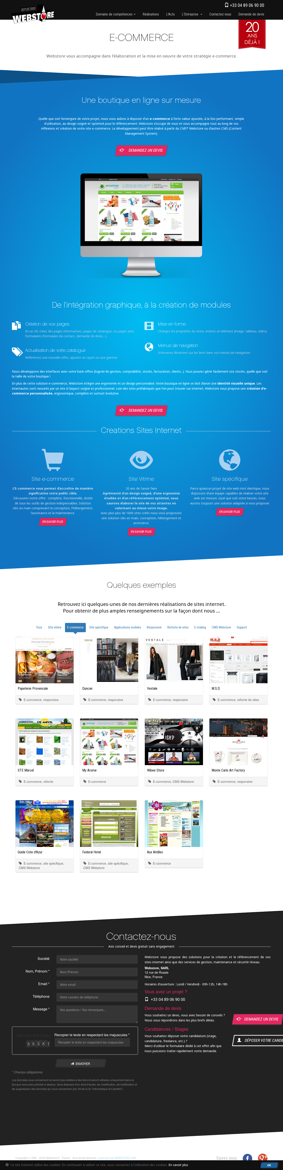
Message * (41, 1008)
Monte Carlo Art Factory (228, 770)
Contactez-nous (220, 14)
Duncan (87, 688)
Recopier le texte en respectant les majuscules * (92, 1034)
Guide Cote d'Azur (30, 852)
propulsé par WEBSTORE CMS (117, 1158)
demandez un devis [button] (259, 1019)
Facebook (247, 1158)
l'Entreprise (191, 14)
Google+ (263, 1158)
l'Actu (170, 14)
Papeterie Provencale (33, 688)
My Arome (89, 770)
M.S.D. (216, 688)
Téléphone (41, 996)
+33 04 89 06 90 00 (246, 5)
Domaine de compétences (114, 14)
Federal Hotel (91, 852)
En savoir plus (53, 522)
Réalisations (151, 14)
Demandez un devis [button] (145, 150)
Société (44, 958)
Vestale (152, 688)
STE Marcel (26, 770)
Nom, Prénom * (38, 971)
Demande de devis (251, 14)
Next (274, 228)
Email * (44, 983)
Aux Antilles (155, 852)
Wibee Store (155, 770)
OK (269, 1165)
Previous (8, 228)
